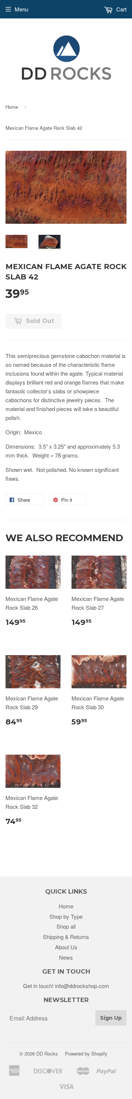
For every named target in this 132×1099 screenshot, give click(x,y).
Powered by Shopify (86, 1053)
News (66, 957)
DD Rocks (47, 1053)
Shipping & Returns (66, 936)
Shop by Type (66, 916)
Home (12, 106)
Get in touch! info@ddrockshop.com (66, 986)
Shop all (66, 926)
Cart (120, 9)
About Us (66, 947)
